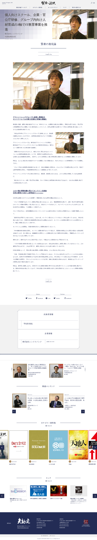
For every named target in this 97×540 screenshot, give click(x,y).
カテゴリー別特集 (37, 7)
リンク (64, 7)
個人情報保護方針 (44, 535)
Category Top (48, 54)
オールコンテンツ (52, 7)
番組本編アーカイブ (21, 7)
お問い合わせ (52, 535)
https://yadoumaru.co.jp (23, 527)
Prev (14, 411)
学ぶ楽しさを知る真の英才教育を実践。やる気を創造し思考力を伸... (38, 400)
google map (39, 527)
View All (49, 425)
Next (83, 411)
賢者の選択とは (76, 7)
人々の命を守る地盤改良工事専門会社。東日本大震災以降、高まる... (74, 400)
